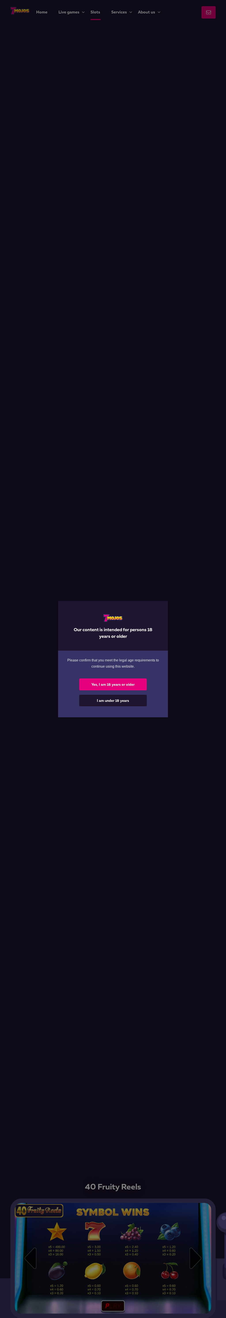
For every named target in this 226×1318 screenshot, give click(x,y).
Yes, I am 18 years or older (113, 684)
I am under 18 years (113, 700)
